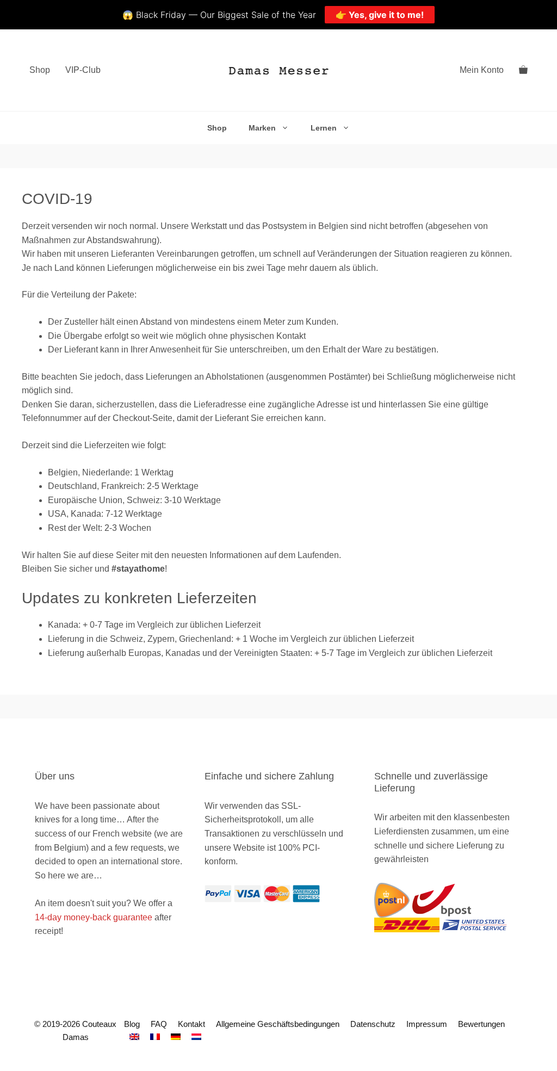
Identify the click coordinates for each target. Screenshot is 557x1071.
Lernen (324, 127)
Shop (39, 70)
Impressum (426, 1024)
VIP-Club (83, 70)
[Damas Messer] (279, 70)
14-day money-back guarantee (93, 917)
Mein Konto (482, 70)
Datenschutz (372, 1024)
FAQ (159, 1024)
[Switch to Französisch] (155, 1037)
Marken (262, 127)
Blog (132, 1024)
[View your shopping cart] (523, 70)
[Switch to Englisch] (134, 1037)
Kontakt (191, 1024)
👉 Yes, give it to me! (380, 14)
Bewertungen (481, 1024)
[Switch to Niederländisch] (196, 1037)
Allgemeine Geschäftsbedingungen (277, 1024)
